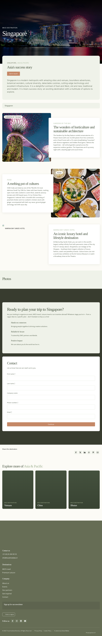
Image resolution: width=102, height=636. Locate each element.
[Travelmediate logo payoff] (14, 531)
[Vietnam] (17, 490)
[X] (80, 452)
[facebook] (12, 621)
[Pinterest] (93, 452)
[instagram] (16, 621)
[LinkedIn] (84, 452)
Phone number (12, 403)
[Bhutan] (84, 490)
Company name (12, 393)
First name (11, 374)
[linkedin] (21, 621)
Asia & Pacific (23, 63)
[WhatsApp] (89, 452)
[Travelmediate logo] (10, 1)
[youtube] (25, 621)
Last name (11, 383)
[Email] (97, 452)
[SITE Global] (98, 632)
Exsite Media (65, 631)
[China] (51, 490)
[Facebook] (76, 452)
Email (9, 412)
